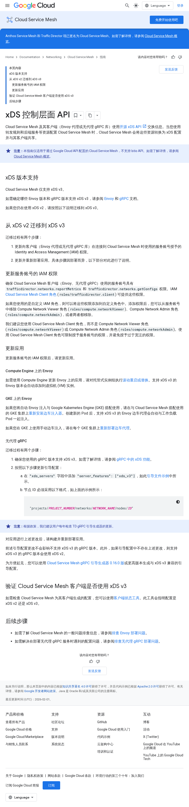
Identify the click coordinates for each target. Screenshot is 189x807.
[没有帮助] (180, 57)
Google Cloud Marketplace (25, 737)
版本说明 (57, 737)
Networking (54, 57)
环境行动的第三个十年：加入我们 (120, 776)
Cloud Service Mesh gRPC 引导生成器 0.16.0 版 (85, 563)
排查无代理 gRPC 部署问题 (136, 641)
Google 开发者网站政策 (40, 691)
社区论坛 (57, 722)
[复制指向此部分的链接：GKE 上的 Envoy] (36, 398)
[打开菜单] (7, 5)
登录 (180, 5)
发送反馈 (171, 69)
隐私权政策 (35, 776)
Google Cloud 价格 (19, 729)
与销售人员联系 (17, 744)
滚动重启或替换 (135, 380)
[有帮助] (173, 57)
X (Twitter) (151, 737)
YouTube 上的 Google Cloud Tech (163, 757)
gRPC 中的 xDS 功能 (133, 459)
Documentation (30, 57)
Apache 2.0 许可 (148, 686)
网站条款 (54, 776)
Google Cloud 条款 (78, 776)
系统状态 (57, 744)
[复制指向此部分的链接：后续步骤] (32, 621)
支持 (54, 729)
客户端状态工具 (126, 598)
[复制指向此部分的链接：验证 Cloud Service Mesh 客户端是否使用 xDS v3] (131, 586)
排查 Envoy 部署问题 (128, 633)
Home (10, 57)
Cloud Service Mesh (36, 20)
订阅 (51, 785)
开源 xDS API (131, 127)
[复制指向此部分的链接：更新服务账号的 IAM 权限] (62, 274)
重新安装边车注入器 (45, 413)
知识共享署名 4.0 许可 (77, 686)
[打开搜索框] (127, 5)
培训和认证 (105, 751)
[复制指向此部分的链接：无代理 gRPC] (31, 441)
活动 (146, 729)
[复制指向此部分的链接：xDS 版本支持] (43, 178)
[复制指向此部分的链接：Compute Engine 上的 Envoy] (57, 371)
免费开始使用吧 (166, 20)
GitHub (102, 722)
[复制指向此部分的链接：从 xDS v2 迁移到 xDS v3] (69, 226)
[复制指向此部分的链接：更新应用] (28, 348)
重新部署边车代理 (115, 428)
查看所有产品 (15, 722)
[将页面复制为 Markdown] (90, 115)
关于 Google (14, 776)
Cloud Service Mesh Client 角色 (31, 294)
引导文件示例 (158, 476)
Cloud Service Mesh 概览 (32, 156)
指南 (103, 57)
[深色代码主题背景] (178, 502)
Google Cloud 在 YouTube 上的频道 (161, 746)
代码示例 (103, 737)
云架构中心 (105, 744)
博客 (146, 722)
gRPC (124, 198)
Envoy (109, 198)
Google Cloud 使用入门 (113, 729)
